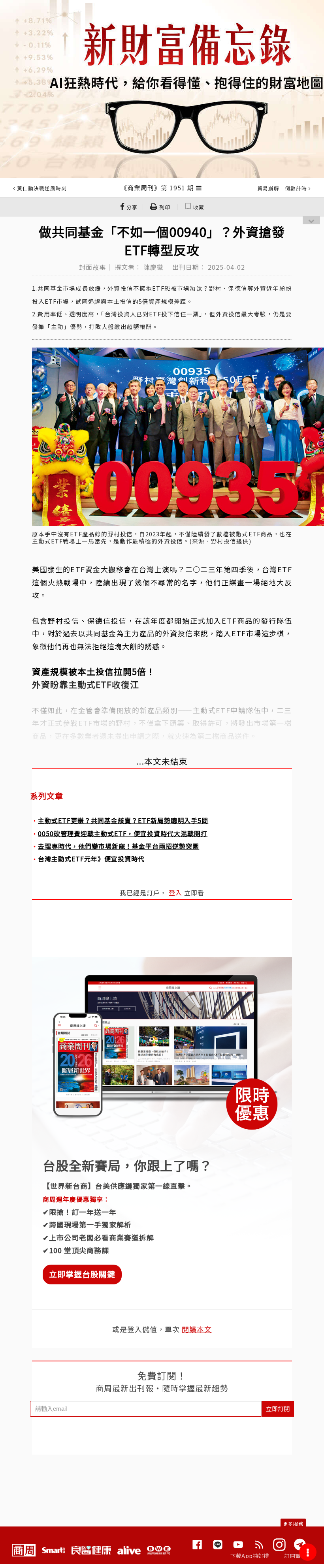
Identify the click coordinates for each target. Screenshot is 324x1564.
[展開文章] (199, 187)
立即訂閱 (278, 1408)
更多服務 (293, 1523)
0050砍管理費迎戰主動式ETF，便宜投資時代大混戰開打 (122, 833)
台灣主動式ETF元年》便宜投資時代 (91, 858)
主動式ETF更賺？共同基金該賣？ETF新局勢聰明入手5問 (123, 820)
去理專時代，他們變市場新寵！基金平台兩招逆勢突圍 (118, 846)
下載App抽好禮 (249, 1556)
